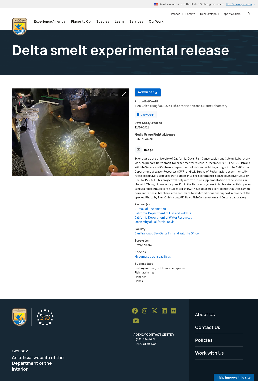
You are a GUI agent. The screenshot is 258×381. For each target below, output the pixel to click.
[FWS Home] (19, 27)
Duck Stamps (208, 14)
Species (102, 21)
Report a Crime (231, 14)
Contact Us (207, 327)
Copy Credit (147, 114)
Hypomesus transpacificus (153, 256)
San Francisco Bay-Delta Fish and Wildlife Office (167, 233)
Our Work (156, 21)
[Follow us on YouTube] (137, 321)
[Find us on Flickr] (175, 311)
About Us (205, 314)
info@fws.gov (146, 344)
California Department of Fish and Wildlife (163, 213)
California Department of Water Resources (163, 217)
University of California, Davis (154, 222)
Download (146, 92)
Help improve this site (233, 377)
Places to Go (81, 21)
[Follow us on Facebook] (136, 311)
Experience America (49, 21)
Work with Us (209, 353)
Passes (175, 14)
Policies (204, 340)
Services (136, 21)
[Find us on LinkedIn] (166, 311)
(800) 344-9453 (145, 339)
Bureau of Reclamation (150, 209)
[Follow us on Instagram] (146, 311)
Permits (190, 14)
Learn (119, 21)
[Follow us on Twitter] (155, 311)
